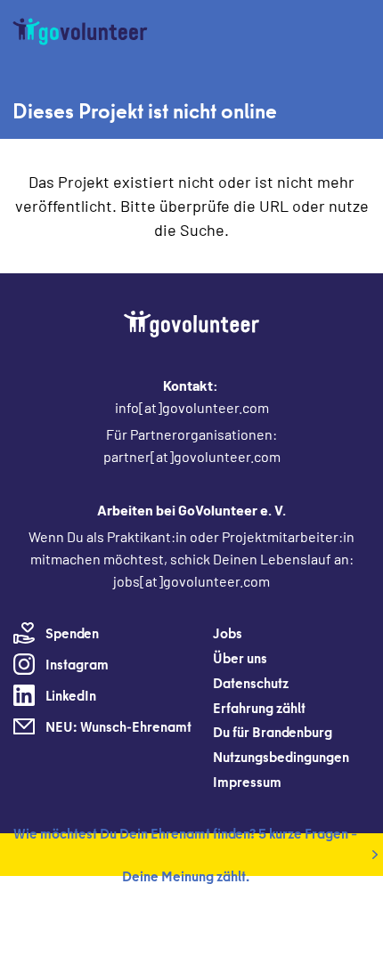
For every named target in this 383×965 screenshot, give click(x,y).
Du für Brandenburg (272, 732)
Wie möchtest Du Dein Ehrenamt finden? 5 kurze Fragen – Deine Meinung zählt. (185, 854)
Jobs (227, 633)
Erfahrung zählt (259, 708)
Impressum (247, 781)
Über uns (240, 658)
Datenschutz (251, 683)
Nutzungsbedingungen (281, 756)
